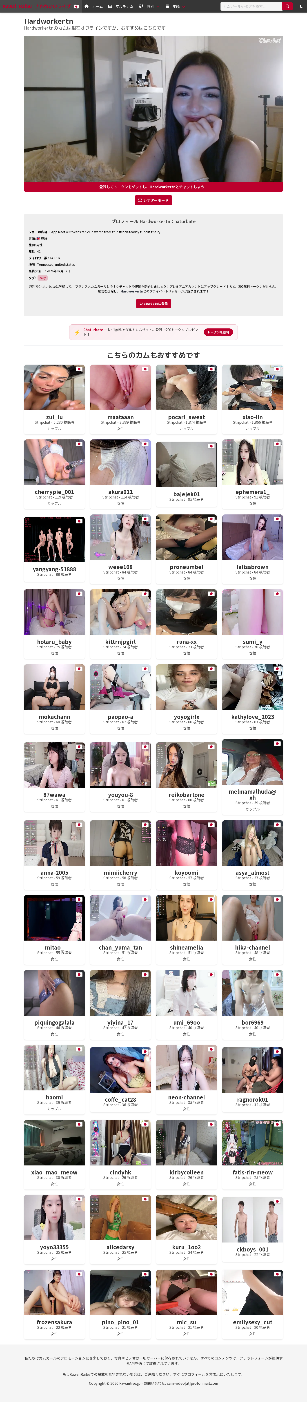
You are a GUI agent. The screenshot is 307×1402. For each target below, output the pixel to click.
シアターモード (156, 200)
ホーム (97, 6)
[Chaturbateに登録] (153, 296)
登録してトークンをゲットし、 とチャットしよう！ (153, 186)
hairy (43, 278)
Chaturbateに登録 (154, 303)
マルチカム (124, 6)
